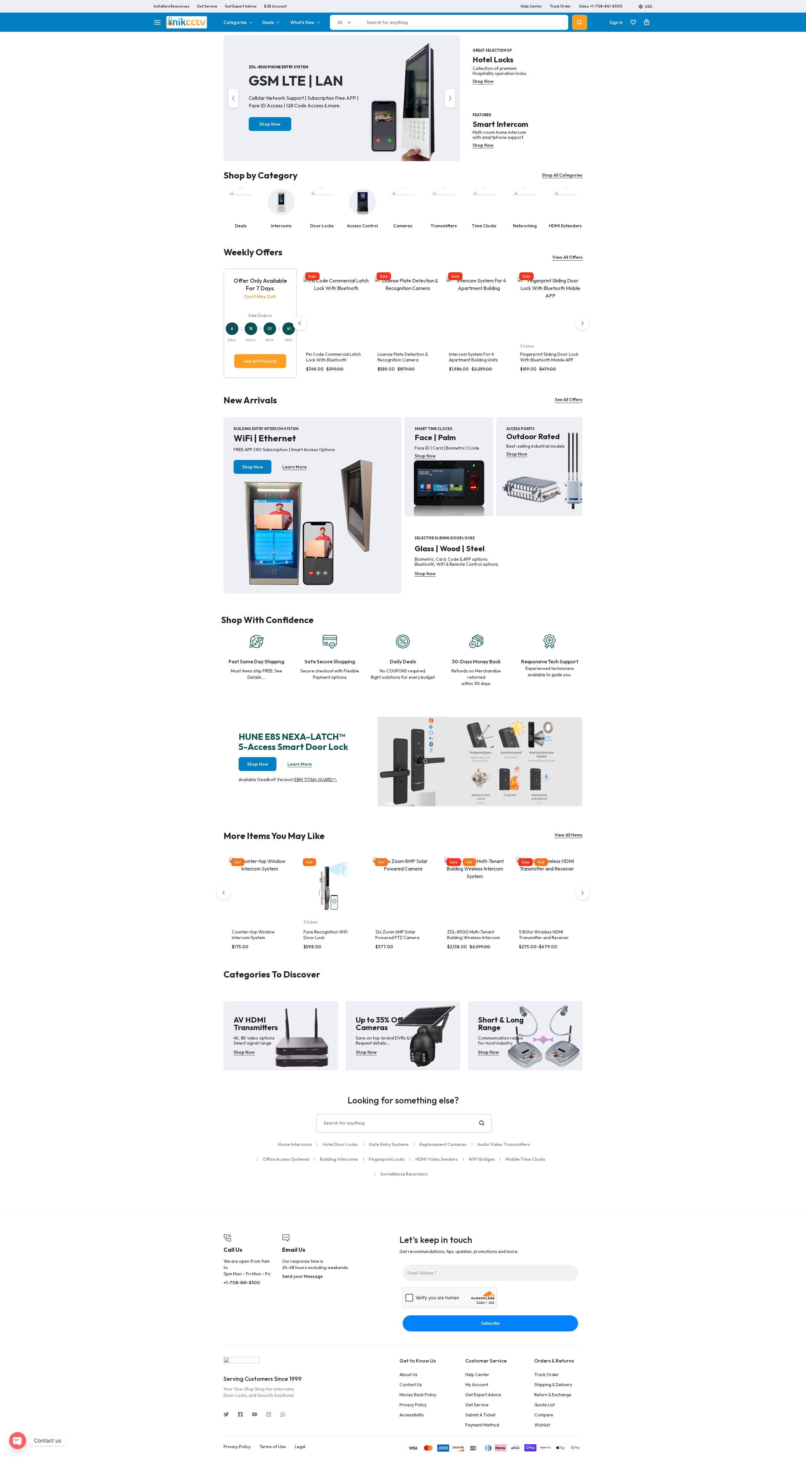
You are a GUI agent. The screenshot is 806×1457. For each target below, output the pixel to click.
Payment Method (482, 1425)
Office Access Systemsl (286, 1159)
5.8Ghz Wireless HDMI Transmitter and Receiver (544, 934)
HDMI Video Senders (436, 1159)
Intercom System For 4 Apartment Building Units (473, 357)
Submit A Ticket (480, 1415)
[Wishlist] (633, 22)
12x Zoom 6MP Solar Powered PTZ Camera (397, 934)
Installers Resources (171, 6)
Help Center (531, 6)
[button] (307, 309)
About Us (408, 1374)
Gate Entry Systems (389, 1144)
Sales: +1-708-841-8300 (600, 6)
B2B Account (275, 6)
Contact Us (411, 1384)
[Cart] (647, 22)
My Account (476, 1384)
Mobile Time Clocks (525, 1159)
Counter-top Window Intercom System (253, 934)
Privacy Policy (413, 1405)
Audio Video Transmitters (503, 1144)
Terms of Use (272, 1446)
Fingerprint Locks (387, 1159)
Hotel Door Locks (340, 1144)
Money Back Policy (418, 1394)
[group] (336, 309)
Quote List (544, 1405)
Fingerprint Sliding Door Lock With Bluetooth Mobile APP (549, 357)
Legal (300, 1446)
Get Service (207, 6)
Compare (543, 1415)
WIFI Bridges (481, 1159)
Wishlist (542, 1425)
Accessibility (412, 1415)
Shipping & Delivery (553, 1384)
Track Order (560, 6)
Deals (268, 22)
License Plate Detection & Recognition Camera (402, 357)
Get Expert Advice (241, 6)
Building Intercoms (339, 1159)
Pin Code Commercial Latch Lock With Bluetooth (333, 357)
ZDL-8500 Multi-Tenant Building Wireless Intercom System (473, 937)
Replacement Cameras (443, 1144)
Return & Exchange (552, 1394)
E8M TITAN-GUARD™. (315, 779)
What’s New (302, 22)
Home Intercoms (295, 1144)
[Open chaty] (17, 1440)
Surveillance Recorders (404, 1174)
